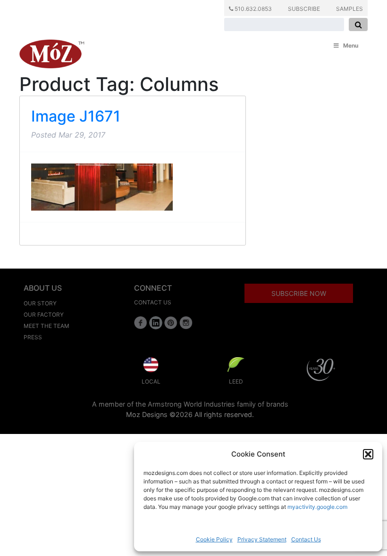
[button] (368, 454)
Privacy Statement (261, 539)
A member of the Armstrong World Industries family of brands (190, 404)
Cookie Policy (214, 539)
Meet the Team (46, 325)
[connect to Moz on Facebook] (140, 322)
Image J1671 (75, 116)
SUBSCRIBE (304, 8)
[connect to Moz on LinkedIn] (155, 322)
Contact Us (306, 539)
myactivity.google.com (317, 506)
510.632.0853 (252, 8)
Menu (350, 45)
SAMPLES (349, 8)
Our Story (40, 303)
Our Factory (44, 314)
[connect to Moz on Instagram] (186, 322)
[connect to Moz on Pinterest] (170, 322)
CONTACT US (152, 302)
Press (33, 337)
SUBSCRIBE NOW (298, 293)
